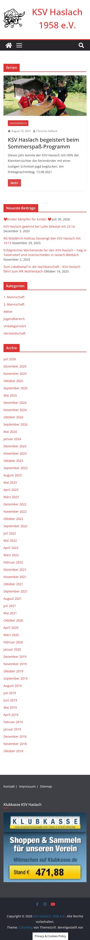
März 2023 (11, 497)
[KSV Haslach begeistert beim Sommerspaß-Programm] (45, 95)
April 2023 (10, 490)
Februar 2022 (13, 562)
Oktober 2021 (13, 584)
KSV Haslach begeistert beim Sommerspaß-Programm (43, 143)
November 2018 (15, 744)
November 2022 (15, 511)
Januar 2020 (12, 649)
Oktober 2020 (13, 620)
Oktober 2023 (13, 461)
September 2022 (15, 526)
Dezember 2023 (14, 446)
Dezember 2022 (14, 504)
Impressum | (29, 786)
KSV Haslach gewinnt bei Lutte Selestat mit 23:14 (39, 226)
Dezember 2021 (14, 569)
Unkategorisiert (14, 326)
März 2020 (11, 635)
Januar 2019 (12, 729)
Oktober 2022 (13, 519)
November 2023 (15, 453)
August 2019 (12, 686)
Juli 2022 (9, 533)
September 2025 (15, 388)
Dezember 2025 (14, 366)
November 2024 (15, 410)
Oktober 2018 (13, 751)
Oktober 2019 (13, 671)
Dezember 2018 (14, 736)
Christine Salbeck (46, 131)
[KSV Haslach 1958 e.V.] (8, 45)
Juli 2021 (9, 606)
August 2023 (12, 475)
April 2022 (10, 548)
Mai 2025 (10, 395)
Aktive (7, 311)
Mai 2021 (10, 613)
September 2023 (15, 468)
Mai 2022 (10, 540)
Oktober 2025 (13, 381)
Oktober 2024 (13, 417)
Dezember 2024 (14, 403)
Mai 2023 (10, 482)
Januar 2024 (12, 439)
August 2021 (12, 598)
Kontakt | (10, 786)
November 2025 (15, 373)
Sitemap (46, 786)
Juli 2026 (9, 359)
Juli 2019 (9, 693)
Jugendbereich (18, 123)
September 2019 (15, 678)
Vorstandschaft (14, 333)
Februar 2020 (13, 642)
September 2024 (15, 424)
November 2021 (15, 577)
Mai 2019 (10, 707)
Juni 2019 (10, 700)
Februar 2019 (13, 722)
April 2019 (10, 715)
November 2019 (15, 664)
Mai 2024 (10, 432)
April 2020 (10, 627)
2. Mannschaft (13, 304)
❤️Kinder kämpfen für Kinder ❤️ (27, 219)
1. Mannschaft (13, 297)
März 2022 (11, 555)
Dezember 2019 (14, 657)
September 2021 (15, 591)
